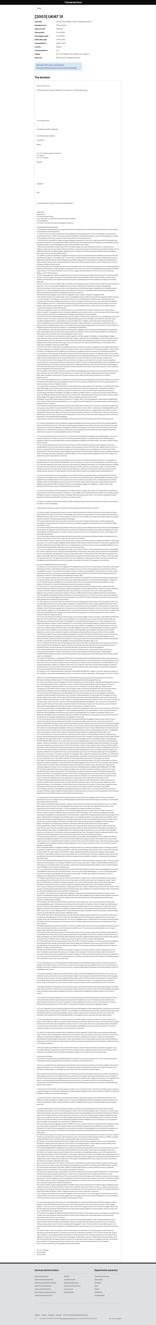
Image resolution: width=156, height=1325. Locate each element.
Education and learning (71, 1283)
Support (37, 1315)
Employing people (69, 1279)
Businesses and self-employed (44, 1279)
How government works (101, 1276)
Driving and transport (41, 1276)
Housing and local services (72, 1286)
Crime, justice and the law (43, 1289)
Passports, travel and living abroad (45, 1283)
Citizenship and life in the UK (43, 1295)
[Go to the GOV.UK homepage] (42, 2)
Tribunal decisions (73, 2)
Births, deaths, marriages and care (45, 1292)
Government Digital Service (79, 1315)
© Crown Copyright (115, 1319)
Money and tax (68, 1289)
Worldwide (97, 1283)
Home (39, 8)
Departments (98, 1279)
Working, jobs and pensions (43, 1286)
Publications (98, 1292)
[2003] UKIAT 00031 (81, 90)
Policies (96, 1289)
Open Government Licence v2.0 (68, 1318)
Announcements (99, 1295)
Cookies (44, 1315)
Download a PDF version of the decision (50, 65)
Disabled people (69, 1292)
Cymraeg (58, 1315)
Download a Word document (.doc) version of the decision (56, 68)
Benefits (66, 1276)
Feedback (51, 1315)
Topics (96, 1286)
